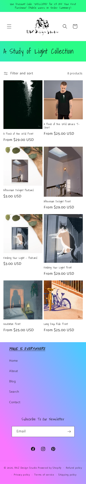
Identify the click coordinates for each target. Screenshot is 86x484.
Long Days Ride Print (56, 324)
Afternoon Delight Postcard (18, 190)
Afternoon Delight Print (57, 201)
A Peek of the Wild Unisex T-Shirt (62, 125)
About (13, 371)
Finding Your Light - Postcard (20, 258)
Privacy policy (22, 475)
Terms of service (44, 475)
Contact (14, 402)
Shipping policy (67, 475)
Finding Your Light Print (58, 267)
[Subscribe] (69, 431)
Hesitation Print (12, 324)
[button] (9, 26)
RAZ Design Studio (26, 468)
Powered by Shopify (49, 468)
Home (13, 361)
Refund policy (74, 468)
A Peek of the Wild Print (18, 134)
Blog (12, 381)
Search (14, 391)
